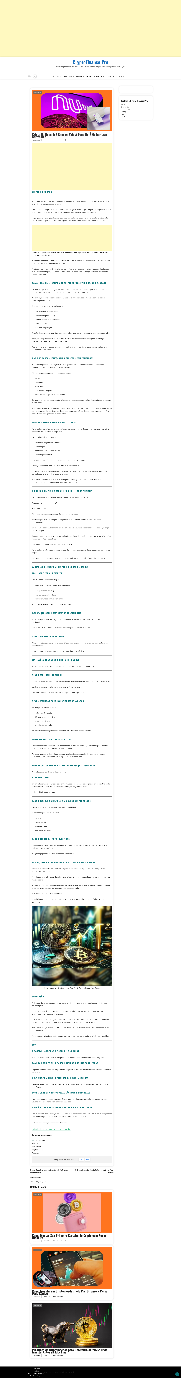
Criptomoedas (62, 76)
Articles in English (36, 1376)
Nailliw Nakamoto (58, 140)
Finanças (89, 76)
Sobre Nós (111, 76)
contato (122, 76)
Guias (123, 117)
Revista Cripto (99, 76)
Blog (122, 114)
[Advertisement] (56, 28)
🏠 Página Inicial (38, 1140)
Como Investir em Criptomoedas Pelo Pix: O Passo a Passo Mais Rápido (71, 988)
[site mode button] (34, 76)
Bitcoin (71, 76)
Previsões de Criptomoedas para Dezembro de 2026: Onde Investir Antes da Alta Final (69, 1350)
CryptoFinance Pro (90, 61)
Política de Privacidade (36, 1373)
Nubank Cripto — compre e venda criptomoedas (51, 1129)
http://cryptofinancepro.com (46, 1182)
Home (53, 76)
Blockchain (80, 76)
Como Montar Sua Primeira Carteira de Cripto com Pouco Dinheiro (69, 1236)
